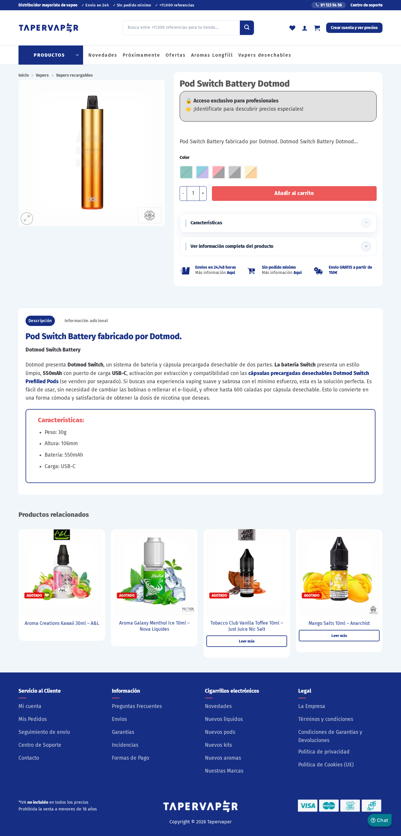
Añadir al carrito (294, 193)
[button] (317, 27)
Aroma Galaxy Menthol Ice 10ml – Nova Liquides (154, 626)
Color (185, 158)
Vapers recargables (74, 75)
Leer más (247, 641)
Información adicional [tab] (86, 320)
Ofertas (176, 55)
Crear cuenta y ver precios (354, 27)
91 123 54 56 (331, 5)
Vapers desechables (265, 55)
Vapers (42, 75)
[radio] (186, 172)
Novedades (102, 55)
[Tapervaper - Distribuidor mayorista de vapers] (48, 28)
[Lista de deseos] (292, 27)
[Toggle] (366, 223)
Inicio (23, 75)
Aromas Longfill (212, 55)
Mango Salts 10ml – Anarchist (339, 623)
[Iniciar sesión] (305, 27)
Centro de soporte (367, 5)
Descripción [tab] (40, 320)
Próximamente (141, 55)
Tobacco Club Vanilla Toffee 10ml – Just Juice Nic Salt (246, 626)
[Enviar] (247, 27)
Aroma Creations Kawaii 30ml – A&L (62, 623)
